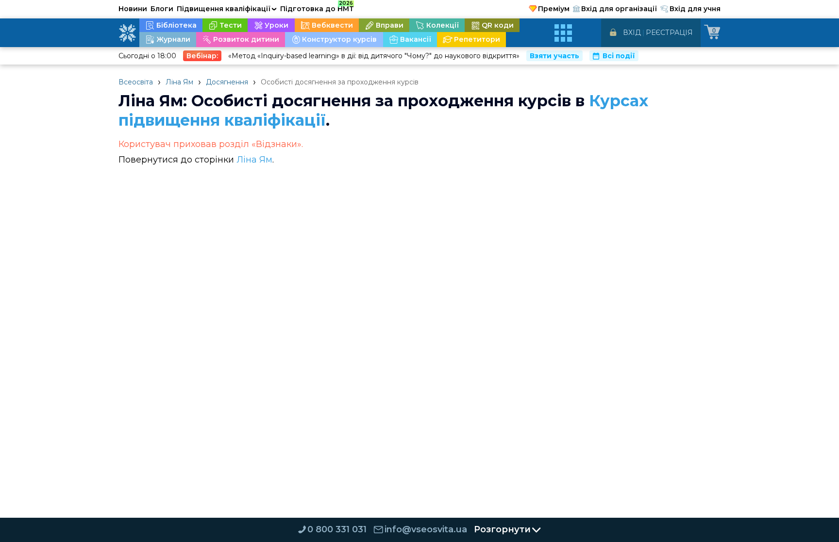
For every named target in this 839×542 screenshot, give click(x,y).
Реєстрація (669, 32)
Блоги (162, 8)
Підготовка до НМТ (317, 7)
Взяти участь (554, 55)
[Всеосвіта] (127, 33)
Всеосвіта (135, 82)
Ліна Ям (179, 82)
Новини (132, 8)
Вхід (632, 32)
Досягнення (227, 82)
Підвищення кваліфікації (227, 8)
